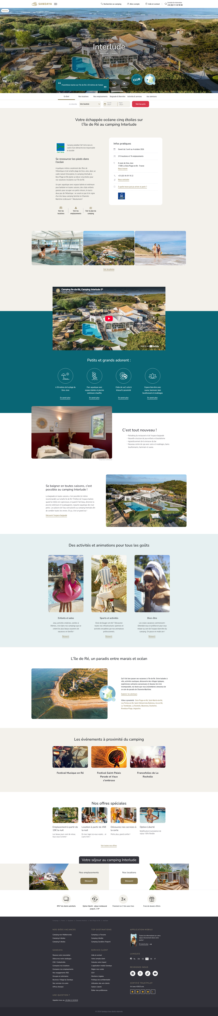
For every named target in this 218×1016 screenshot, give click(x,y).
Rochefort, (153, 706)
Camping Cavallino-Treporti (100, 942)
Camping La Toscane (98, 935)
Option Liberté (96, 987)
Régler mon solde (97, 969)
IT (155, 959)
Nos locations (83, 97)
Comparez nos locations (61, 966)
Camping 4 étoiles (59, 938)
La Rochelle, (136, 706)
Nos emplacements (100, 97)
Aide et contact (96, 955)
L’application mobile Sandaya (101, 966)
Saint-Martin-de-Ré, (156, 700)
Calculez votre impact (98, 962)
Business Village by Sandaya (63, 980)
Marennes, (145, 706)
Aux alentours (152, 97)
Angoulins (137, 708)
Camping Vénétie (97, 938)
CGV (93, 973)
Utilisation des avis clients (100, 983)
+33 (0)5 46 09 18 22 (125, 176)
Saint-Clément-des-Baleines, (144, 703)
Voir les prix (141, 104)
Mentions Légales (97, 976)
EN (139, 959)
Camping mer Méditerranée (62, 935)
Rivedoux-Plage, (127, 708)
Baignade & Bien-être (117, 97)
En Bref (66, 97)
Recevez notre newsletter (61, 955)
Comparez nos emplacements (63, 969)
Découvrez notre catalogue (62, 959)
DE (151, 959)
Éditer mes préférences (99, 990)
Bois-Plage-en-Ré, (141, 700)
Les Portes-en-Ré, (127, 703)
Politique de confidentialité (100, 980)
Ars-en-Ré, (159, 703)
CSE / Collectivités (59, 962)
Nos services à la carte (60, 983)
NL (135, 959)
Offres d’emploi (58, 987)
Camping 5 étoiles (59, 942)
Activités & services (134, 97)
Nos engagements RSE (61, 973)
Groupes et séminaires (60, 976)
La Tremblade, (126, 706)
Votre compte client (98, 959)
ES (143, 959)
